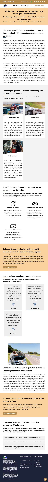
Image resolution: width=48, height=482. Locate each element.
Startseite (38, 460)
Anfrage (38, 462)
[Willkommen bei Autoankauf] (5, 5)
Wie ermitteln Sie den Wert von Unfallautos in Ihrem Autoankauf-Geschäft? (23, 442)
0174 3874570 (9, 2)
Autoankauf (15, 5)
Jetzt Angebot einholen (10, 267)
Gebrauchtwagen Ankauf (26, 5)
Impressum (38, 464)
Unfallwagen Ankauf (39, 5)
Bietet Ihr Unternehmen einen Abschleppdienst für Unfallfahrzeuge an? (23, 437)
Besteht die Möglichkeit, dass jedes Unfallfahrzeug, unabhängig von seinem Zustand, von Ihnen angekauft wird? (23, 447)
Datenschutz (39, 466)
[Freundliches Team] (5, 456)
